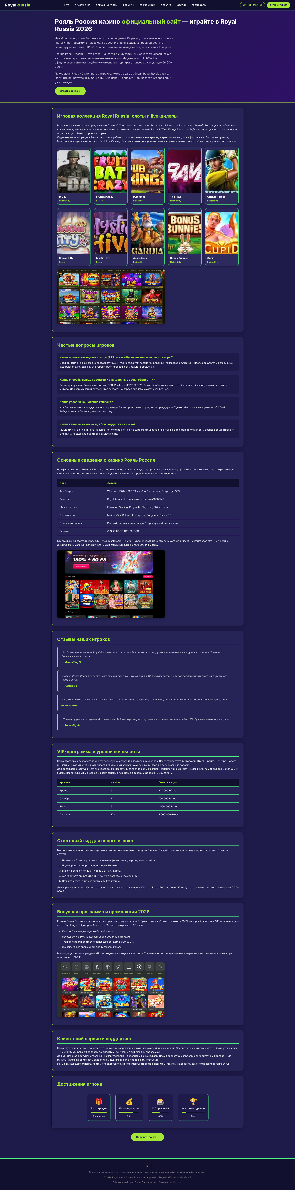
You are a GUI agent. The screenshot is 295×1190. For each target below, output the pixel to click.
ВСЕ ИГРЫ (128, 5)
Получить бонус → (147, 1137)
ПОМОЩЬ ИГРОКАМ (106, 5)
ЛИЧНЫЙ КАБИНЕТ (252, 5)
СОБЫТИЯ (166, 5)
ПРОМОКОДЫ (199, 5)
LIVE (66, 5)
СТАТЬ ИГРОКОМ (278, 5)
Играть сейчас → (70, 90)
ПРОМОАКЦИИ (147, 5)
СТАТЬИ (181, 5)
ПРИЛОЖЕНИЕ (82, 5)
